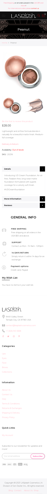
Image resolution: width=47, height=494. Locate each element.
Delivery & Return (10, 144)
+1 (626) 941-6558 (13, 331)
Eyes (4, 358)
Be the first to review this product (17, 121)
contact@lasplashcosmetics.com (21, 325)
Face (4, 363)
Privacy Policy (8, 417)
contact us (35, 8)
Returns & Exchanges (12, 408)
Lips (4, 353)
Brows (5, 367)
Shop (36, 490)
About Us (6, 390)
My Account (7, 435)
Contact (17, 490)
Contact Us (7, 394)
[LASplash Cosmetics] (23, 15)
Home (4, 43)
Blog (10, 490)
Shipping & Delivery (11, 413)
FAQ (4, 399)
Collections (7, 372)
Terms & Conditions (11, 403)
